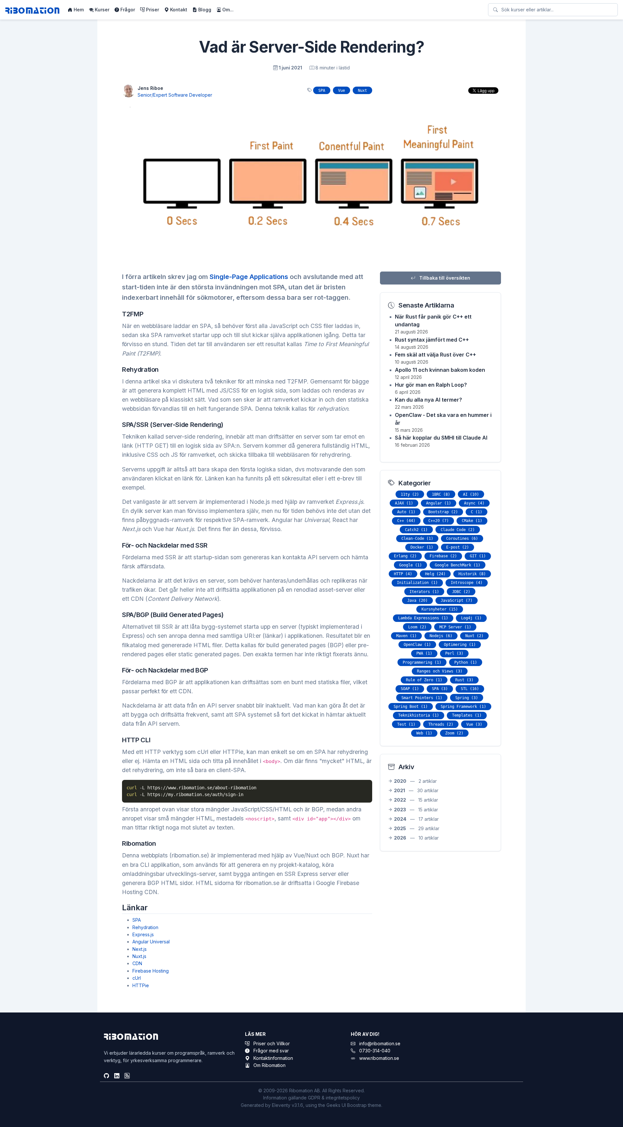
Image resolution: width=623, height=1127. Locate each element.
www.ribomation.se (379, 1058)
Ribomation (32, 10)
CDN (137, 963)
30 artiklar (416, 790)
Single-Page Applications (249, 277)
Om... (227, 9)
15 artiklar (416, 800)
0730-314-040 (374, 1050)
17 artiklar (416, 819)
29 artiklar (416, 828)
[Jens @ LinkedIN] (116, 1076)
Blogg (204, 9)
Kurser (101, 9)
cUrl (136, 978)
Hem (78, 9)
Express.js (143, 934)
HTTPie (140, 985)
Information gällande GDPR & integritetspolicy (311, 1097)
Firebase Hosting (150, 971)
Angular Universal (151, 941)
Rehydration (145, 927)
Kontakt (178, 9)
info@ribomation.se (379, 1043)
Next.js (139, 949)
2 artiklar (415, 781)
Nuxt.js (139, 956)
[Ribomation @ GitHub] (106, 1076)
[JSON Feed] (127, 1076)
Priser (152, 9)
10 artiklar (416, 838)
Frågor (127, 9)
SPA (136, 920)
